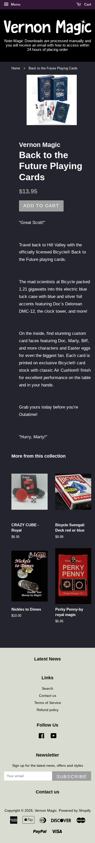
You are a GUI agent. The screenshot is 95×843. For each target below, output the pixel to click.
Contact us (47, 696)
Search (47, 688)
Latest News (47, 658)
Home (15, 68)
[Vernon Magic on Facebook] (41, 737)
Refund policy (48, 710)
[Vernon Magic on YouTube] (53, 737)
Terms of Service (47, 703)
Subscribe (71, 776)
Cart (87, 4)
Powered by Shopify (75, 810)
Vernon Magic (46, 810)
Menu (15, 4)
